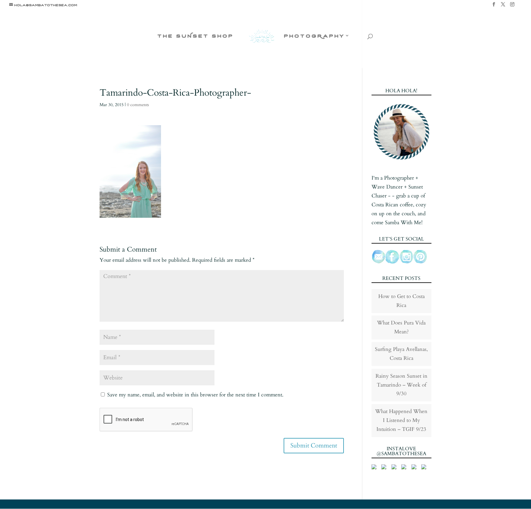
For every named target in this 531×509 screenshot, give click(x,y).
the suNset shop (195, 36)
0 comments (138, 105)
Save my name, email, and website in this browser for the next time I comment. (195, 394)
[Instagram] (512, 6)
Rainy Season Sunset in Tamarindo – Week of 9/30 (401, 384)
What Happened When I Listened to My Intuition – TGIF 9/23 (401, 420)
